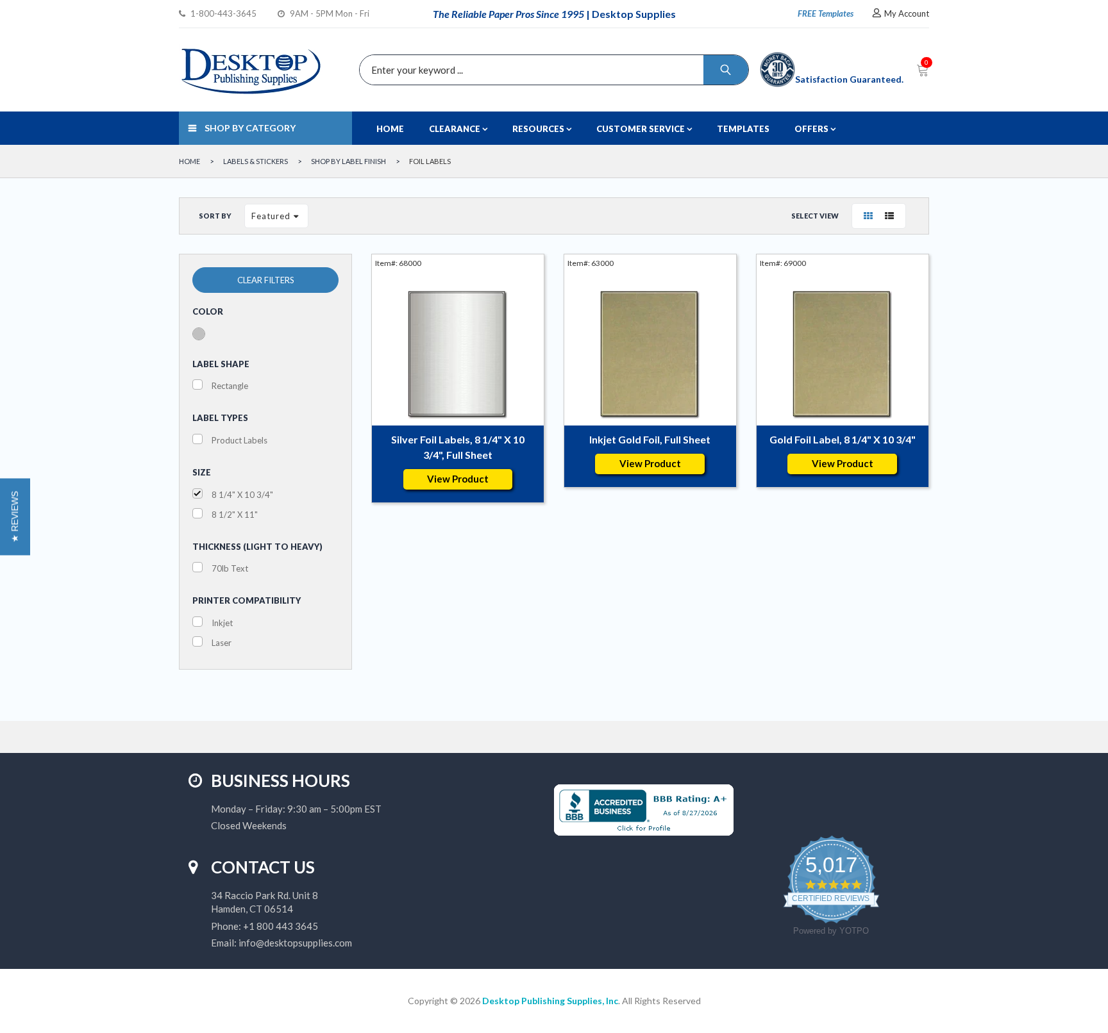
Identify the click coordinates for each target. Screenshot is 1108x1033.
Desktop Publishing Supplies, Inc (550, 1000)
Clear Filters (265, 280)
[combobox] (551, 70)
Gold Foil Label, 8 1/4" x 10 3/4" (842, 439)
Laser (221, 643)
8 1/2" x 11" (235, 514)
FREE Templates (825, 13)
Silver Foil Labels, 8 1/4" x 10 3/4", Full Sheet (458, 447)
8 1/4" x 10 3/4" (242, 495)
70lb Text (230, 568)
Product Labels (239, 440)
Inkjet (222, 623)
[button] (15, 516)
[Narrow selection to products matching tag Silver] (199, 334)
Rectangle (230, 386)
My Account (906, 13)
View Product (458, 478)
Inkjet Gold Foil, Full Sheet (649, 439)
